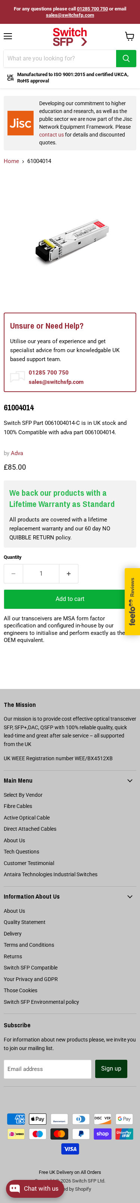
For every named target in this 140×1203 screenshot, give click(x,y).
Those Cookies (20, 990)
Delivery (13, 934)
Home (11, 161)
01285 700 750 (92, 9)
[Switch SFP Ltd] (70, 37)
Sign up (111, 1068)
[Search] (126, 58)
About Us (14, 840)
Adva (17, 453)
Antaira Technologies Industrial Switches (50, 874)
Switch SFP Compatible (30, 968)
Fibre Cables (18, 806)
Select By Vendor (23, 795)
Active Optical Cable (27, 818)
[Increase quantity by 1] (68, 573)
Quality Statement (25, 922)
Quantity (13, 557)
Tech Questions (21, 852)
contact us (51, 135)
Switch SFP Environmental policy (41, 1002)
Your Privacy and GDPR (31, 979)
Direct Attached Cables (30, 829)
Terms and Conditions (29, 945)
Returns (13, 956)
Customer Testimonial (29, 863)
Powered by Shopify (70, 1189)
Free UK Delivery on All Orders (70, 1172)
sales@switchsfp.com (70, 15)
